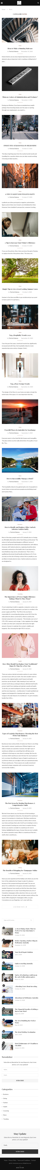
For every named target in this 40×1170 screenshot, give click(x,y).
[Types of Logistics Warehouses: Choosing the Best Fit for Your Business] (20, 715)
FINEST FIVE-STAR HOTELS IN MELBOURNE (20, 146)
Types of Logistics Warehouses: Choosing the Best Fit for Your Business (20, 735)
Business (20, 524)
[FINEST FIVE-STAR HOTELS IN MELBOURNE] (20, 127)
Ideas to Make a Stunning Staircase (20, 48)
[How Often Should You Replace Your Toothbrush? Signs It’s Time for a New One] (20, 645)
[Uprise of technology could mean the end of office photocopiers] (7, 978)
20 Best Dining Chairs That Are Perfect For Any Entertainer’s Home (25, 931)
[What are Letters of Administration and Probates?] (20, 78)
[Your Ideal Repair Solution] (7, 955)
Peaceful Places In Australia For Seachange (20, 430)
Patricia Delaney (13, 51)
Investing (20, 594)
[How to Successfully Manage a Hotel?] (20, 460)
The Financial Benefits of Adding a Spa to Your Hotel (26, 1010)
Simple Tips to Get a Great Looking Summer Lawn (20, 289)
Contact (33, 1160)
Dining (20, 867)
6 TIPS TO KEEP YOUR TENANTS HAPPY (20, 194)
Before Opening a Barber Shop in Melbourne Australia (26, 942)
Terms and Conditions (23, 1160)
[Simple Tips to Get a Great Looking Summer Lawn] (20, 270)
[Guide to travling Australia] (7, 966)
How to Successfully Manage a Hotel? (20, 479)
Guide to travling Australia (24, 964)
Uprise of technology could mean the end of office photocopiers (26, 976)
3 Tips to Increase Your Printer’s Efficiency (20, 243)
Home (3, 9)
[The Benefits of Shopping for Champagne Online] (20, 852)
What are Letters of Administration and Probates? (20, 97)
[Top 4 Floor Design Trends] (20, 365)
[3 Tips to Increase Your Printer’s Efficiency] (20, 224)
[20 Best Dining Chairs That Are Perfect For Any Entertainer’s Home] (7, 931)
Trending (6, 1119)
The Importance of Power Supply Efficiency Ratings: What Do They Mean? (20, 598)
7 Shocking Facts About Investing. (26, 986)
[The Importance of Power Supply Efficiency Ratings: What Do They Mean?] (20, 578)
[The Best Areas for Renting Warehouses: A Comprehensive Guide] (20, 785)
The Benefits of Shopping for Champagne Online (20, 870)
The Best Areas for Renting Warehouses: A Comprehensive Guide (20, 804)
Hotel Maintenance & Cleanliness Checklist (26, 1044)
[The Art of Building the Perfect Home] (7, 1023)
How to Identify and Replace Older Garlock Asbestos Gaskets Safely (20, 528)
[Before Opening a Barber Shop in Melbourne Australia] (7, 943)
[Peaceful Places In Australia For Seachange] (20, 411)
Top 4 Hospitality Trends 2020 (20, 335)
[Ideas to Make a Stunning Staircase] (20, 30)
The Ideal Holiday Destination (25, 1032)
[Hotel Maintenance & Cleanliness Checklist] (7, 1046)
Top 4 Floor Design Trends (20, 384)
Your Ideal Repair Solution (24, 952)
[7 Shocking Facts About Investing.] (7, 989)
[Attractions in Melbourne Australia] (7, 1000)
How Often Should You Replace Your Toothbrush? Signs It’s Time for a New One (20, 665)
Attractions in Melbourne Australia (26, 998)
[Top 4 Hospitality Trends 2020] (20, 317)
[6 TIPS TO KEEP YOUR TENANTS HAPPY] (20, 176)
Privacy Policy (12, 1160)
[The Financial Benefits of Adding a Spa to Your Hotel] (7, 1012)
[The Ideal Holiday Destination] (7, 1035)
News (20, 45)
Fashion (5, 1102)
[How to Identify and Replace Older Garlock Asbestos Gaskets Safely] (20, 509)
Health (20, 661)
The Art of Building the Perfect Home (25, 1022)
